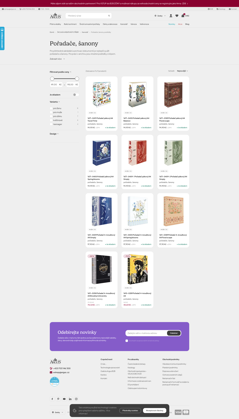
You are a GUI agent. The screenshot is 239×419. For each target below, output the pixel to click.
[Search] (109, 15)
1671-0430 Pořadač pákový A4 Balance (136, 119)
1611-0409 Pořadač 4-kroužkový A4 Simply (101, 236)
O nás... (104, 364)
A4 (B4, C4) (92, 112)
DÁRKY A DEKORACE (110, 24)
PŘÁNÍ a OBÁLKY (55, 24)
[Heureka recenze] (54, 381)
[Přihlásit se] (170, 15)
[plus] (96, 134)
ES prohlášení (133, 384)
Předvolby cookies (130, 410)
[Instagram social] (76, 398)
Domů (52, 32)
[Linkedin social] (70, 398)
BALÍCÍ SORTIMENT (70, 24)
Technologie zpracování (110, 367)
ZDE (184, 3)
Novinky (172, 24)
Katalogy (131, 367)
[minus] (90, 134)
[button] (57, 58)
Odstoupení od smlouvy (137, 388)
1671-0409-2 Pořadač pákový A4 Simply (173, 177)
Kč (60, 84)
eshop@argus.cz (61, 372)
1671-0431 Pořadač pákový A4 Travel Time (100, 119)
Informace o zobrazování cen (139, 381)
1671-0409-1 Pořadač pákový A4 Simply (137, 177)
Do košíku (107, 134)
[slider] (52, 79)
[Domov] (55, 361)
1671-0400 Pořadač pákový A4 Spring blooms (101, 177)
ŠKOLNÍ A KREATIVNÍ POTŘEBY (90, 24)
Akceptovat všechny (154, 410)
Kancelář (85, 32)
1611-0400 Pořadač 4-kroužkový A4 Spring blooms (137, 236)
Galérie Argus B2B (108, 371)
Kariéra (103, 375)
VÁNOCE (134, 24)
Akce (180, 24)
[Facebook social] (52, 398)
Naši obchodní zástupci (137, 377)
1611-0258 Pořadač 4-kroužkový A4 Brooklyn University (101, 294)
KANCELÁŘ (124, 24)
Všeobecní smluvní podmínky (174, 364)
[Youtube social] (64, 398)
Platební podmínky (170, 367)
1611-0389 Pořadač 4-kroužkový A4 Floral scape (173, 236)
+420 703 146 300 (61, 368)
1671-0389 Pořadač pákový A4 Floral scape (172, 119)
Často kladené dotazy (137, 364)
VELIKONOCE (144, 24)
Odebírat (174, 333)
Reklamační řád (168, 378)
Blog (187, 24)
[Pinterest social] (58, 398)
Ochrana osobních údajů (172, 375)
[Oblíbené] (176, 15)
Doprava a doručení (170, 371)
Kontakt (104, 378)
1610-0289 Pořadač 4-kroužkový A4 (137, 294)
